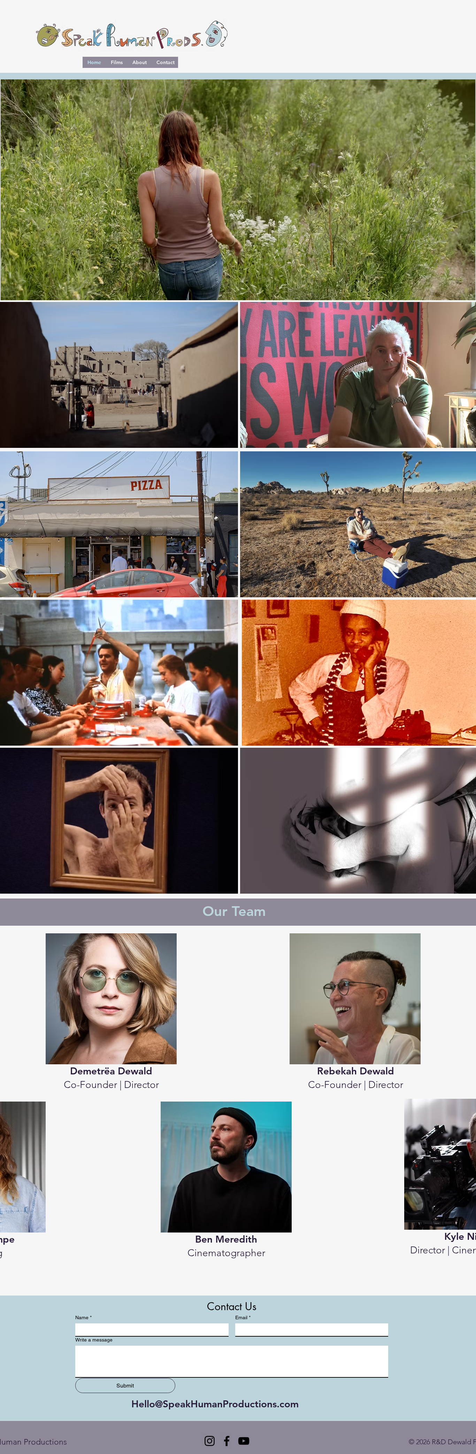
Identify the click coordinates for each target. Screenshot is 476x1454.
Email (243, 1317)
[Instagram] (209, 1441)
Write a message (94, 1340)
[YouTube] (244, 1441)
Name (83, 1317)
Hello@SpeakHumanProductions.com (215, 1404)
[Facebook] (226, 1441)
